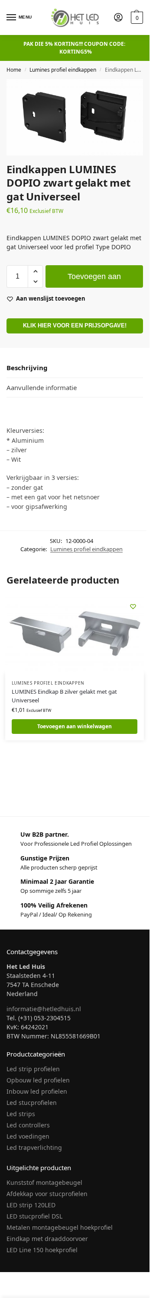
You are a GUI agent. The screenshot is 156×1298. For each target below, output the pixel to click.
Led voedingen (27, 1136)
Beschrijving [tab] (27, 367)
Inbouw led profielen (36, 1091)
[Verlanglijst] (133, 606)
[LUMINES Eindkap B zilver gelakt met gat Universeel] (74, 634)
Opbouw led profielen (38, 1080)
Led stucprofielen (31, 1102)
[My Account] (118, 17)
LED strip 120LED (30, 1205)
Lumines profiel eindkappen (62, 69)
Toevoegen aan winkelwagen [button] (74, 726)
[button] (136, 18)
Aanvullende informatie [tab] (41, 387)
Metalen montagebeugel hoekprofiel (59, 1227)
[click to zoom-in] (74, 117)
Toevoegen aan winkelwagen (94, 280)
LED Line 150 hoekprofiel (42, 1250)
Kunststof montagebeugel (44, 1182)
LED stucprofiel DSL (34, 1216)
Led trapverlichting (34, 1147)
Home (13, 69)
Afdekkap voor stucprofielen (47, 1194)
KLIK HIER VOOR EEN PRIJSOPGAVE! (75, 326)
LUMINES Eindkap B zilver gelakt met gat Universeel (64, 696)
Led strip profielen (33, 1069)
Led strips (20, 1114)
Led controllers (28, 1125)
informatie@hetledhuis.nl (43, 1009)
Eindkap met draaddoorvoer (47, 1239)
